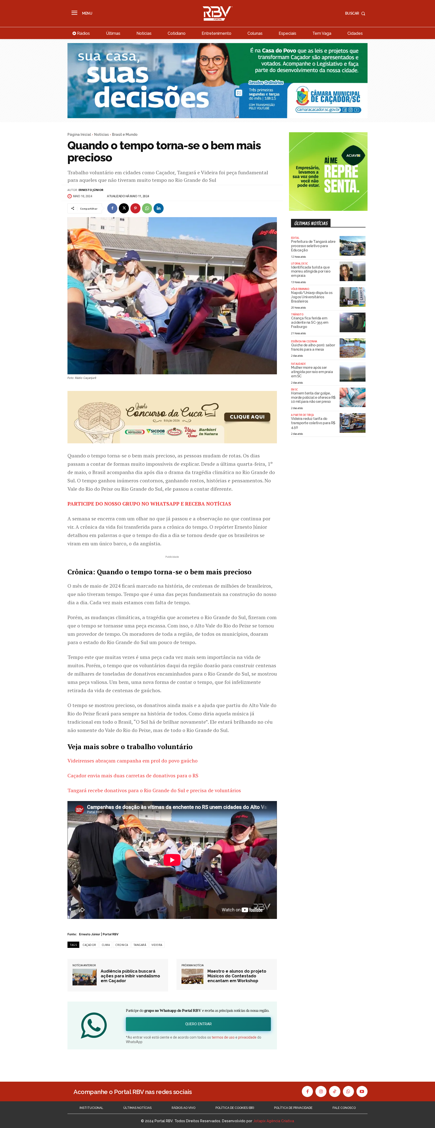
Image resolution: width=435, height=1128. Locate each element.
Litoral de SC (299, 263)
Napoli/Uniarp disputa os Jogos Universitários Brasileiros (311, 297)
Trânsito (297, 314)
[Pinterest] (135, 208)
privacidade (247, 1037)
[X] (124, 208)
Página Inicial (79, 134)
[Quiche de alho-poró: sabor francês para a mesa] (353, 348)
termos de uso (223, 1037)
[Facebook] (112, 208)
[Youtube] (362, 1091)
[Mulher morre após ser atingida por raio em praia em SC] (353, 372)
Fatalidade (298, 364)
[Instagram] (321, 1091)
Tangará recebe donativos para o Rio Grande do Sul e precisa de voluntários (154, 790)
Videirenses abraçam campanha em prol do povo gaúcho (132, 760)
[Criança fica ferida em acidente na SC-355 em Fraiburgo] (353, 322)
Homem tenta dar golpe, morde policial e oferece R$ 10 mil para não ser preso (313, 397)
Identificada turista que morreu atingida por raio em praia (310, 271)
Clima (106, 945)
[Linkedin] (159, 208)
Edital (295, 238)
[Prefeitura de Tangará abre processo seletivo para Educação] (353, 246)
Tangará (140, 945)
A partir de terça (302, 415)
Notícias (101, 134)
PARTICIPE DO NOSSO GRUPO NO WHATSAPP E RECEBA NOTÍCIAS (149, 503)
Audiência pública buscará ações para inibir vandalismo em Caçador (130, 976)
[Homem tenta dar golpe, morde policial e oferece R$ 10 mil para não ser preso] (353, 397)
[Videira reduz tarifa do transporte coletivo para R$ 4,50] (353, 423)
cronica (121, 945)
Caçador (89, 945)
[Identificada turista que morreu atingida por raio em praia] (353, 271)
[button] (356, 13)
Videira (157, 945)
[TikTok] (334, 1091)
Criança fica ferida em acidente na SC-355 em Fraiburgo (309, 322)
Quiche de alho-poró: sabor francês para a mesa (313, 347)
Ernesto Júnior (91, 190)
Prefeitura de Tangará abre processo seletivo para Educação (313, 246)
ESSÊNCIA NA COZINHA (304, 341)
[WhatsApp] (147, 208)
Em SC (294, 389)
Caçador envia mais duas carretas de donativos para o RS (132, 775)
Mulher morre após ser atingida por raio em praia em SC (312, 372)
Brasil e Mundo (124, 134)
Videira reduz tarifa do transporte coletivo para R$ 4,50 (313, 423)
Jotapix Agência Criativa (273, 1121)
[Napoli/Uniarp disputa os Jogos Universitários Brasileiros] (353, 297)
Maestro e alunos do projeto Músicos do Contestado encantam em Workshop (236, 976)
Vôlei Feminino (300, 289)
